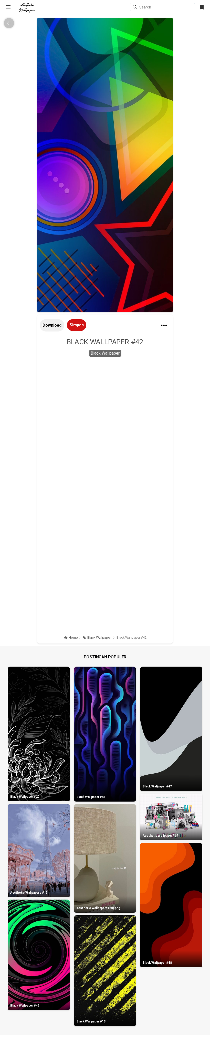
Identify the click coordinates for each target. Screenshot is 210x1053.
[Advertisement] (105, 400)
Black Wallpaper (105, 353)
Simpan (76, 325)
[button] (135, 7)
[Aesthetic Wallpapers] (27, 8)
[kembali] (9, 23)
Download (52, 325)
